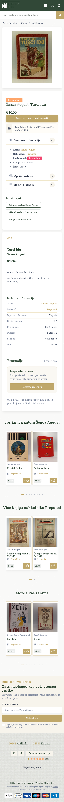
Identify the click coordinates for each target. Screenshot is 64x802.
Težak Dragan (13, 549)
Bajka (37, 639)
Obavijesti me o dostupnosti (32, 118)
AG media (48, 783)
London (11, 639)
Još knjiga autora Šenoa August (23, 205)
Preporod (31, 153)
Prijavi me (32, 718)
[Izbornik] (46, 5)
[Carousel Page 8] (42, 494)
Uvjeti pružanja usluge (37, 789)
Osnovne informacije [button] (27, 140)
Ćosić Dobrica (40, 635)
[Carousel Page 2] (26, 494)
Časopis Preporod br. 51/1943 (18, 555)
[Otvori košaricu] (59, 5)
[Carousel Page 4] (31, 494)
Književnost (37, 23)
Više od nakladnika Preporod (23, 212)
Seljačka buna (42, 468)
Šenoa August (28, 149)
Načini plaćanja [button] (24, 184)
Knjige (24, 23)
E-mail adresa (10, 704)
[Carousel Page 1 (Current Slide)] (22, 494)
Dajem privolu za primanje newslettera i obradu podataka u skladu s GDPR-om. (32, 725)
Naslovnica (11, 23)
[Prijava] (52, 5)
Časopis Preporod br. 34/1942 (45, 555)
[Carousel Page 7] (39, 494)
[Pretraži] (60, 15)
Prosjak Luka (14, 468)
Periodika (15, 559)
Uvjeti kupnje (31, 767)
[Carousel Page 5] (34, 494)
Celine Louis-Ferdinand (18, 635)
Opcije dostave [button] (23, 176)
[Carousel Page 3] (29, 494)
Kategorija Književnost (20, 219)
